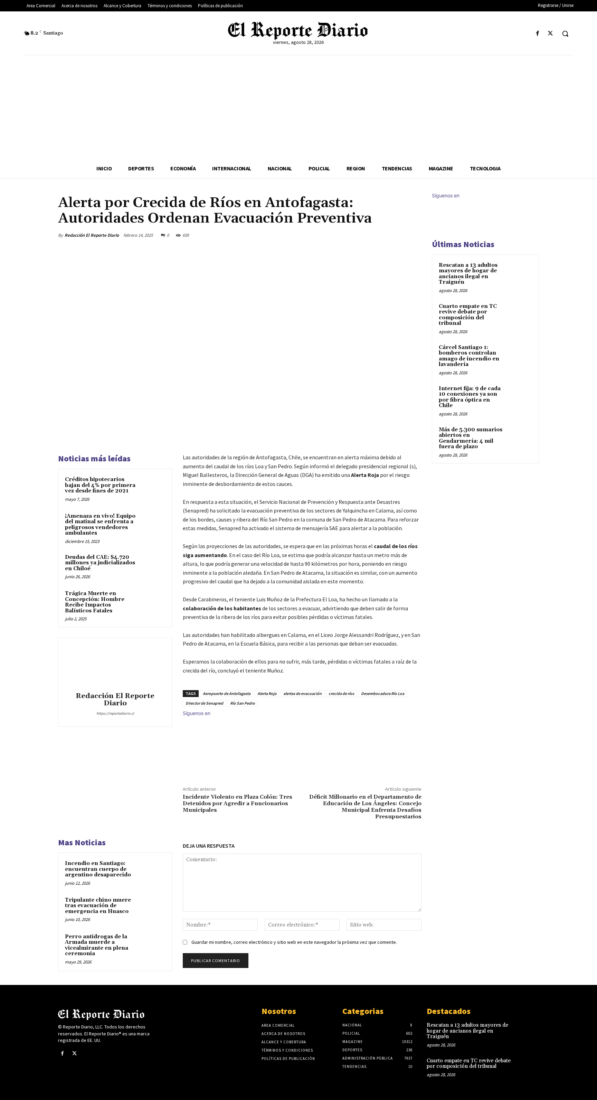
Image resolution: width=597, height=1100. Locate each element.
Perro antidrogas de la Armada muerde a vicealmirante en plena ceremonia (96, 945)
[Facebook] (537, 33)
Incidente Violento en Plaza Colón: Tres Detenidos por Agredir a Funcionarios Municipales (237, 803)
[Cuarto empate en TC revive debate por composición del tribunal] (520, 314)
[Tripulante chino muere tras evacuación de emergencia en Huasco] (152, 909)
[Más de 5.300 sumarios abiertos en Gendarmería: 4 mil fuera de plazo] (520, 438)
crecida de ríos (341, 693)
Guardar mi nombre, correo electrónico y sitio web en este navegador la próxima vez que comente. (294, 942)
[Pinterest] (382, 235)
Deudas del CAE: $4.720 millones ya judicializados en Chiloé (100, 563)
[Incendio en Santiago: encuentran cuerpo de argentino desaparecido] (152, 872)
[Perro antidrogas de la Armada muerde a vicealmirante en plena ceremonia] (152, 946)
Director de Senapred (204, 703)
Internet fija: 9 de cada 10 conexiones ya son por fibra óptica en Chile (470, 397)
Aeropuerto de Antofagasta (226, 693)
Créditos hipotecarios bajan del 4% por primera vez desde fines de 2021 (100, 485)
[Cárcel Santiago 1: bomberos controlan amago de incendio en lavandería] (520, 356)
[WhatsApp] (398, 235)
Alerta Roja (266, 693)
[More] (414, 235)
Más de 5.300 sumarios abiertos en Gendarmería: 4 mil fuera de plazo (470, 438)
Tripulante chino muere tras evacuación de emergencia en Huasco (98, 906)
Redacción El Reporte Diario (92, 235)
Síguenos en (196, 713)
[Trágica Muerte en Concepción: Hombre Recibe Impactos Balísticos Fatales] (152, 603)
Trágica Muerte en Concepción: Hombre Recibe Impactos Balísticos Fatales (94, 602)
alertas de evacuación (302, 693)
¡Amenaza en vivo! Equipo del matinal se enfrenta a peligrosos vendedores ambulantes (100, 525)
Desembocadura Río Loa (382, 693)
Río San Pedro (242, 703)
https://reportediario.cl (115, 713)
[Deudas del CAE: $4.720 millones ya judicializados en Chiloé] (152, 566)
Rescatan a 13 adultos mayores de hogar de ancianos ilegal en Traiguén (468, 274)
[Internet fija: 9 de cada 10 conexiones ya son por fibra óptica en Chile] (520, 397)
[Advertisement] (298, 107)
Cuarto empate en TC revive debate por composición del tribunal (468, 315)
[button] (565, 33)
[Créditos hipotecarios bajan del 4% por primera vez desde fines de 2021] (152, 489)
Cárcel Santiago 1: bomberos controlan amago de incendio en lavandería (469, 356)
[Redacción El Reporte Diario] (115, 666)
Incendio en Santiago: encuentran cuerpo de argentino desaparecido (98, 869)
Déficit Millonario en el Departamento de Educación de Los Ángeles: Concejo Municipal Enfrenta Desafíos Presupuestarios (365, 806)
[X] (550, 33)
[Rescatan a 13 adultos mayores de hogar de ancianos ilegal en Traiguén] (520, 273)
